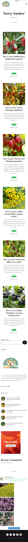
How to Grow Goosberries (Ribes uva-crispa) (14, 261)
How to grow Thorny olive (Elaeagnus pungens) (14, 160)
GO (24, 342)
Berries (14, 73)
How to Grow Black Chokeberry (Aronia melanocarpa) (14, 313)
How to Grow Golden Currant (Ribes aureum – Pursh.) (14, 214)
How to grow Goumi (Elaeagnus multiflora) (14, 109)
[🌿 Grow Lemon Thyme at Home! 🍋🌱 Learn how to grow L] (7, 490)
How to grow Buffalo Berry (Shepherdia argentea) (14, 58)
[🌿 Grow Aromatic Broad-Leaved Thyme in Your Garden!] (7, 505)
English (18, 0)
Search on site (5, 339)
